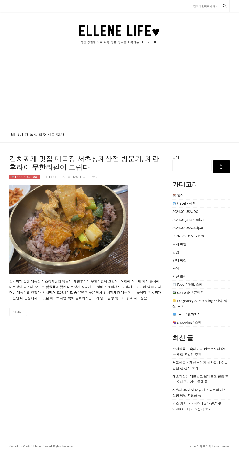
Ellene (51, 177)
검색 (175, 157)
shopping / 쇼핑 (188, 322)
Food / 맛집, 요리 (26, 177)
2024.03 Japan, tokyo (188, 219)
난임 (175, 252)
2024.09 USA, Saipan (188, 227)
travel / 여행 (186, 203)
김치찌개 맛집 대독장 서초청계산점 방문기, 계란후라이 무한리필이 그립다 (84, 163)
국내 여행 (179, 244)
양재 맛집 (179, 260)
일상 (180, 195)
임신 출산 (179, 276)
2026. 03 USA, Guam (188, 236)
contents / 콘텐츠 (190, 292)
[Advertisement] (119, 91)
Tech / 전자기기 (188, 314)
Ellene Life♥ (120, 30)
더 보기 (18, 311)
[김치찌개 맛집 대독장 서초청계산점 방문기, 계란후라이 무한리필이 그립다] (68, 229)
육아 (175, 268)
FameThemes (221, 446)
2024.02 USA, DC (185, 211)
